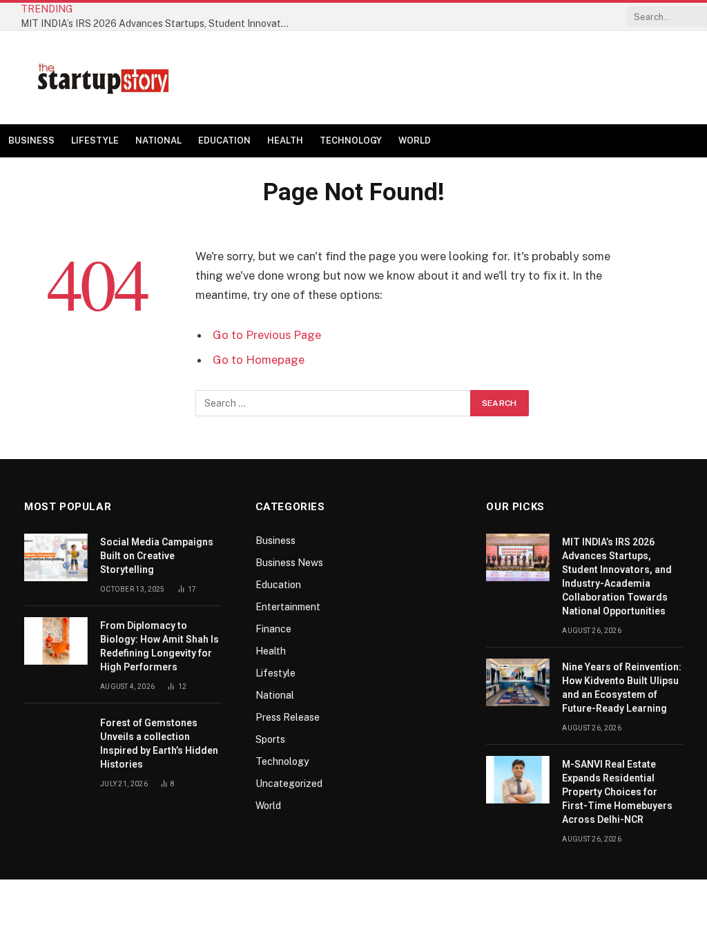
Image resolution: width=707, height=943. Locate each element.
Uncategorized (288, 783)
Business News (289, 562)
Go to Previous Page (267, 335)
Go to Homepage (258, 360)
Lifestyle (95, 140)
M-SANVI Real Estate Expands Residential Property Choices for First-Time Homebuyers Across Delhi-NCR (617, 792)
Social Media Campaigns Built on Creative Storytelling (156, 555)
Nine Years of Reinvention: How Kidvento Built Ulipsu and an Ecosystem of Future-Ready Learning (621, 687)
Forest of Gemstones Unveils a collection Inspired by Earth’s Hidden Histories (159, 743)
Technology (351, 140)
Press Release (287, 717)
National (158, 140)
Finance (273, 628)
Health (285, 140)
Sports (270, 739)
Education (224, 140)
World (414, 140)
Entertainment (287, 606)
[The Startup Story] (103, 78)
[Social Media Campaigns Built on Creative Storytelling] (56, 557)
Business (31, 140)
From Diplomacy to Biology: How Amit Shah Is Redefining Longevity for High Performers (159, 646)
